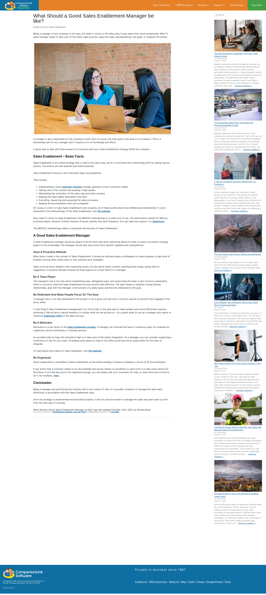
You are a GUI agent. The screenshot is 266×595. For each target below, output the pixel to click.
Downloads (237, 5)
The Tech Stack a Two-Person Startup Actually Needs (237, 254)
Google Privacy (215, 581)
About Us (174, 581)
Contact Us (141, 581)
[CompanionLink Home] (19, 5)
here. (56, 375)
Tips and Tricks (79, 412)
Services (203, 5)
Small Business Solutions (63, 412)
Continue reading (243, 86)
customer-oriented (72, 186)
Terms (191, 581)
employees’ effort (53, 315)
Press (228, 581)
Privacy (200, 581)
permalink (115, 412)
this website (103, 211)
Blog (183, 581)
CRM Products (184, 5)
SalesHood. (158, 221)
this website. (95, 350)
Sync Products (161, 5)
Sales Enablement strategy (81, 327)
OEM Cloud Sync (158, 581)
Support (218, 5)
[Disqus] (102, 455)
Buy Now (257, 5)
